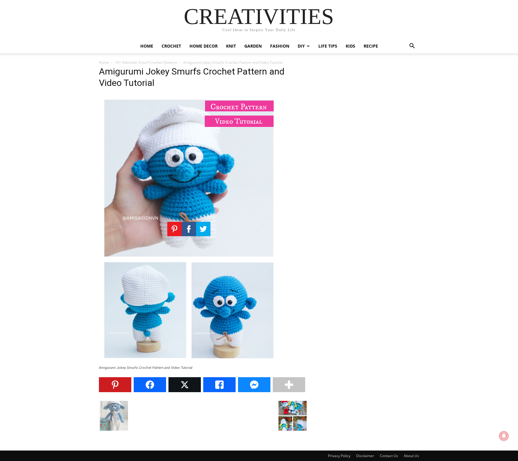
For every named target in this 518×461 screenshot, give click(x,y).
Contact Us (389, 455)
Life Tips (327, 46)
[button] (412, 46)
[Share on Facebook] (150, 384)
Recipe (371, 46)
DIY (301, 46)
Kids (350, 46)
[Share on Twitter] (184, 384)
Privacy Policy (339, 455)
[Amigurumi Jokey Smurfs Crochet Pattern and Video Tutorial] (189, 362)
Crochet (171, 46)
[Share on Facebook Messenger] (254, 384)
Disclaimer (365, 455)
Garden (253, 46)
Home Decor (203, 46)
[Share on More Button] (289, 384)
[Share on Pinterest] (115, 384)
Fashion (279, 46)
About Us (411, 455)
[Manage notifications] (504, 436)
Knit (231, 46)
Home (146, 46)
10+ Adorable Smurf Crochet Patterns (146, 62)
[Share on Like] (219, 384)
